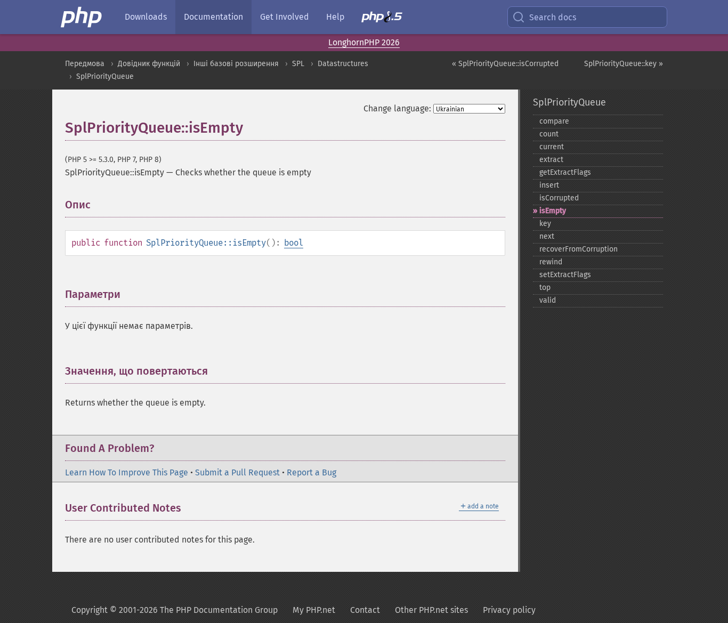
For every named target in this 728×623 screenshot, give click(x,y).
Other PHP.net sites (431, 610)
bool (293, 243)
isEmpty (552, 210)
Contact (365, 610)
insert (549, 185)
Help (335, 17)
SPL (298, 63)
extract (551, 159)
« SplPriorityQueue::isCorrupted (505, 63)
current (551, 146)
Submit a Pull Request (237, 472)
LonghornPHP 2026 (364, 42)
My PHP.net (314, 610)
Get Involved (284, 17)
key (545, 223)
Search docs (552, 17)
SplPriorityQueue (105, 76)
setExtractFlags (565, 274)
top (545, 287)
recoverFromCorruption (578, 249)
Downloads (146, 17)
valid (547, 300)
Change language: (397, 108)
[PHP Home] (82, 17)
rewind (550, 261)
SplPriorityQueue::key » (623, 63)
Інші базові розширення (236, 63)
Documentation (213, 17)
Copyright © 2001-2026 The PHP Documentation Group (174, 610)
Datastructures (343, 63)
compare (554, 121)
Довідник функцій (149, 63)
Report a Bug (311, 472)
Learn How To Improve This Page (126, 472)
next (546, 236)
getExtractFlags (565, 172)
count (549, 134)
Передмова (84, 63)
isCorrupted (559, 198)
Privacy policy (509, 610)
